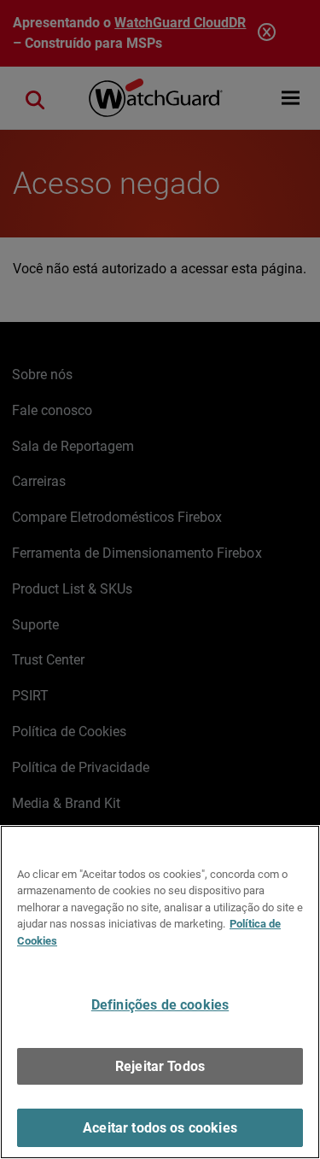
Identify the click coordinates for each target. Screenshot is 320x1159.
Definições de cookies (160, 1005)
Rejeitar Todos (160, 1066)
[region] (160, 992)
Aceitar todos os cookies (160, 1128)
